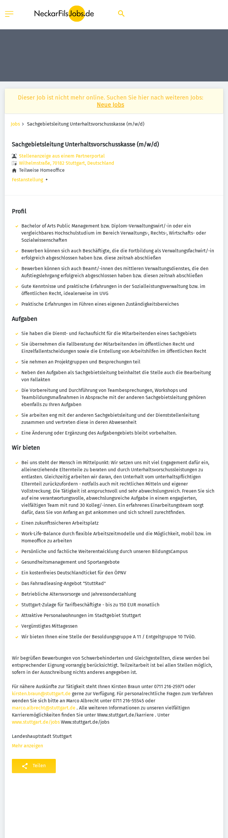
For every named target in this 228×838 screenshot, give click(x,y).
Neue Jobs (110, 104)
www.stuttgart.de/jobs (36, 722)
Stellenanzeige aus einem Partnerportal (62, 156)
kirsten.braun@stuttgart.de (41, 693)
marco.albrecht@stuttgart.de (43, 708)
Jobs (15, 124)
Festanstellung (27, 179)
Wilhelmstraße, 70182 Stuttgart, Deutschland (66, 163)
